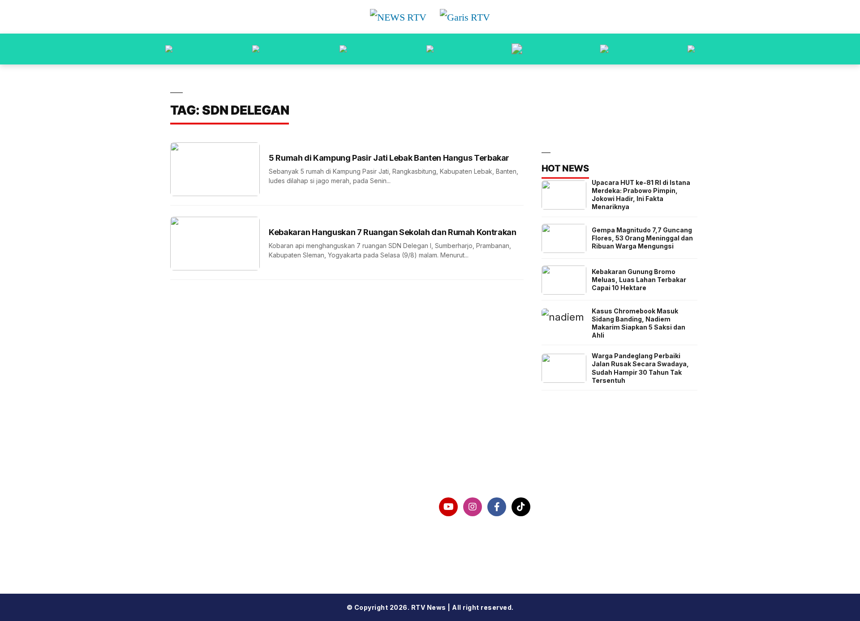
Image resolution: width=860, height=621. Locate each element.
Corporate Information (227, 506)
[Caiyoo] (430, 49)
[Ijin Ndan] (255, 49)
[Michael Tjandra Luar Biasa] (343, 49)
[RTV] (691, 49)
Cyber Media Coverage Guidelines (249, 552)
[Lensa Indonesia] (169, 49)
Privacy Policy (210, 529)
